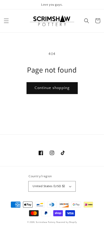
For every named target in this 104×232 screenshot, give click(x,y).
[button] (6, 20)
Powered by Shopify (66, 222)
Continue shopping (52, 88)
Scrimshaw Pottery (46, 222)
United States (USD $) (49, 186)
